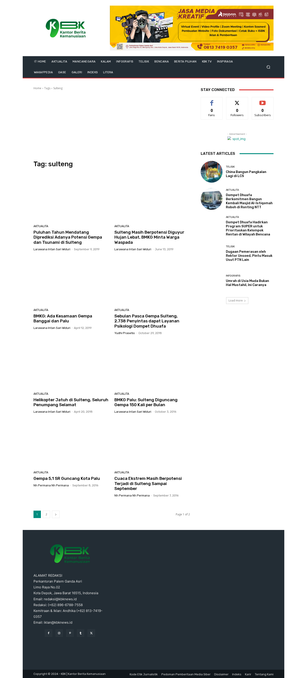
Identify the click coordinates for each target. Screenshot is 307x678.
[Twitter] (91, 633)
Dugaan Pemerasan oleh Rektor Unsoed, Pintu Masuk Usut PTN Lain (249, 256)
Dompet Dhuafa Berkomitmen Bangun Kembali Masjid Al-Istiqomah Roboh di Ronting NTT (249, 201)
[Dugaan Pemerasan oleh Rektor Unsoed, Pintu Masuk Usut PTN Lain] (211, 253)
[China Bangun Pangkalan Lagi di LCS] (211, 172)
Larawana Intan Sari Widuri (51, 249)
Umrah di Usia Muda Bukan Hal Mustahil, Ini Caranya (247, 283)
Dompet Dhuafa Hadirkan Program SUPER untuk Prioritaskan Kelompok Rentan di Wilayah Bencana (248, 228)
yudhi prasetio (124, 333)
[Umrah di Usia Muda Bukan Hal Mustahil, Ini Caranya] (211, 281)
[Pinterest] (70, 633)
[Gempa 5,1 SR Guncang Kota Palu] (71, 443)
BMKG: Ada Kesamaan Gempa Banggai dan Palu (62, 318)
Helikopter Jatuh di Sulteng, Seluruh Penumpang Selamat (70, 402)
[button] (268, 67)
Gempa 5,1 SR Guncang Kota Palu (66, 478)
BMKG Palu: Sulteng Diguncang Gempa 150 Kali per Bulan (146, 402)
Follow (237, 100)
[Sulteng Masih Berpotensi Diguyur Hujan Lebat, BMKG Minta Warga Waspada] (152, 197)
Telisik (230, 167)
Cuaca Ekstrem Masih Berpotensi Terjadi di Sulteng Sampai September (148, 483)
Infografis (233, 276)
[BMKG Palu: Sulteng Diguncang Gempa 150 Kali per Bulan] (152, 365)
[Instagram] (59, 633)
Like (211, 100)
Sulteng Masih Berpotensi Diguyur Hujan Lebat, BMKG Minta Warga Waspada (149, 237)
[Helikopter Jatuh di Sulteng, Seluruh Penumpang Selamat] (71, 365)
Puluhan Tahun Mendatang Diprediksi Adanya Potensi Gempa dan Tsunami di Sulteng (67, 237)
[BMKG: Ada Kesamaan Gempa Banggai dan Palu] (71, 281)
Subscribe (263, 100)
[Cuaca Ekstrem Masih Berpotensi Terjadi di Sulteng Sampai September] (152, 443)
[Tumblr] (81, 633)
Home (37, 88)
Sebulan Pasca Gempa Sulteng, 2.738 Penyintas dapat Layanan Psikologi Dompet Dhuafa (146, 321)
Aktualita (40, 226)
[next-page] (56, 514)
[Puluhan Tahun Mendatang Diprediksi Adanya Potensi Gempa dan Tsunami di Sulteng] (71, 197)
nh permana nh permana (51, 485)
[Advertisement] (111, 125)
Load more (236, 300)
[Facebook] (48, 633)
